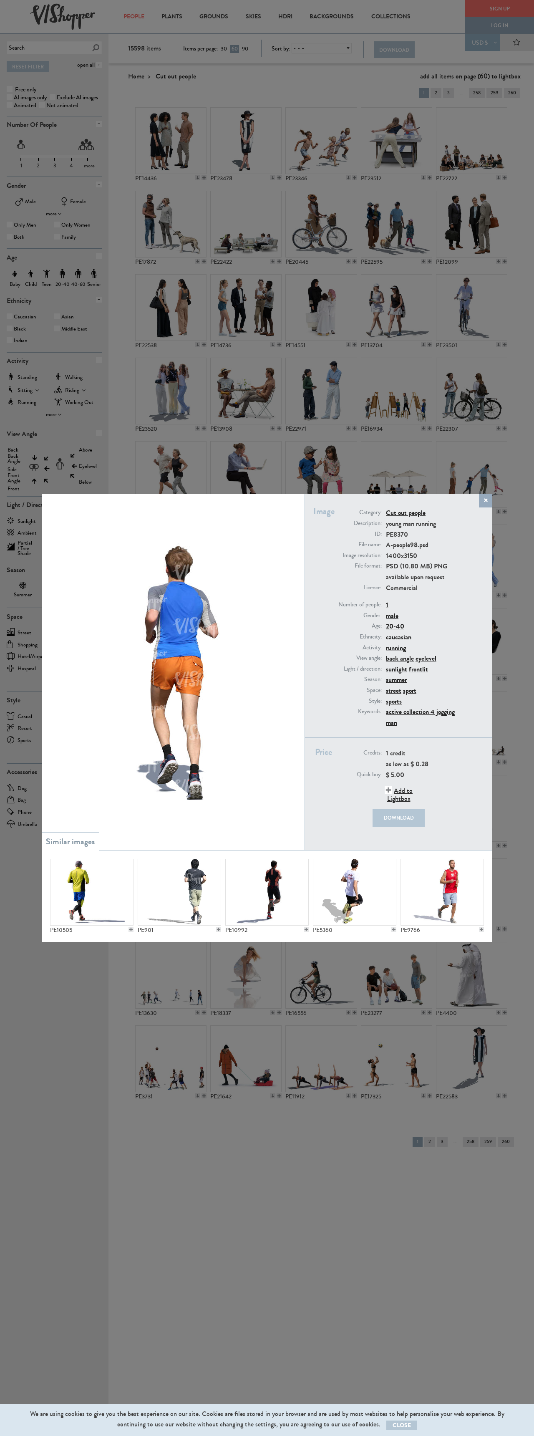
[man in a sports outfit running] (92, 892)
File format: (368, 566)
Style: (375, 701)
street (393, 690)
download (399, 818)
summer (396, 679)
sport (409, 690)
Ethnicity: (371, 637)
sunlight (396, 669)
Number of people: (360, 605)
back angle (400, 658)
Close (402, 1425)
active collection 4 (410, 712)
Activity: (372, 648)
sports (394, 701)
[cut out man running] (179, 892)
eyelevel (426, 658)
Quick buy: (369, 774)
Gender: (372, 615)
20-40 (395, 626)
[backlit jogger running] (267, 892)
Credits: (372, 753)
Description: (368, 523)
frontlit (418, 669)
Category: (370, 512)
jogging (445, 712)
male (392, 616)
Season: (373, 679)
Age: (377, 626)
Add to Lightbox (400, 794)
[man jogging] (354, 892)
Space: (374, 690)
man (391, 722)
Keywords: (370, 711)
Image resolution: (362, 555)
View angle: (369, 658)
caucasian (398, 637)
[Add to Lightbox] (131, 929)
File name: (370, 544)
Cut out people (406, 512)
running (396, 648)
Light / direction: (363, 669)
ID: (378, 534)
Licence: (372, 587)
